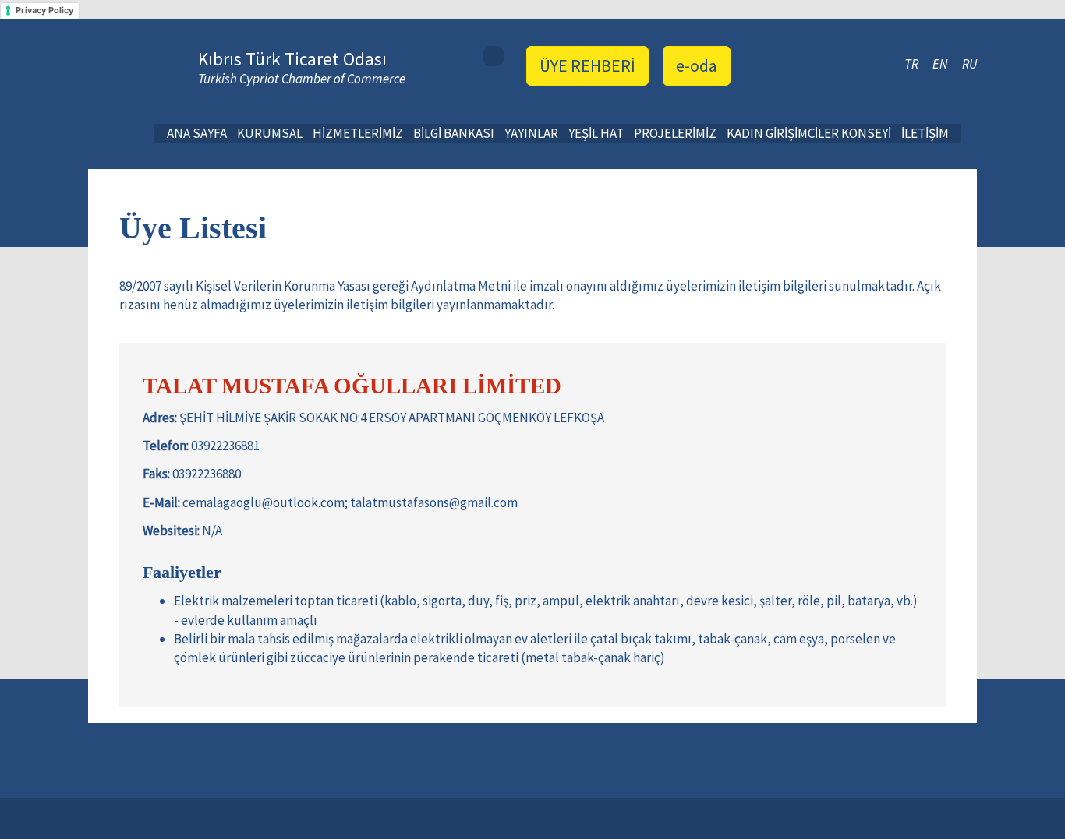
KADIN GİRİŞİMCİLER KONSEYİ (809, 133)
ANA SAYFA (197, 133)
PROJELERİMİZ (675, 133)
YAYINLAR (531, 133)
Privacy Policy (44, 10)
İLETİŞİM (925, 133)
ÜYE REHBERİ (587, 65)
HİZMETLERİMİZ (358, 133)
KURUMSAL (270, 133)
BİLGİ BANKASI (453, 133)
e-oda (696, 65)
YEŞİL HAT (596, 133)
